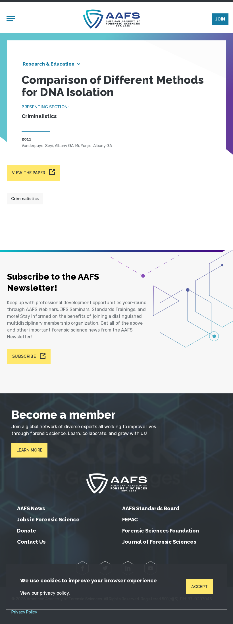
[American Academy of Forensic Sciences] (111, 19)
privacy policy (54, 593)
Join (220, 19)
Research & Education (48, 64)
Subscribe (24, 356)
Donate (26, 531)
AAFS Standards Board (150, 508)
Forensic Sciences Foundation (160, 531)
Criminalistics (25, 198)
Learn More (29, 450)
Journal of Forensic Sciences (159, 542)
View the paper (28, 172)
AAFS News (31, 508)
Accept (199, 586)
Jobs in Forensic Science (48, 520)
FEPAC (130, 520)
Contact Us (31, 542)
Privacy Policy (24, 612)
